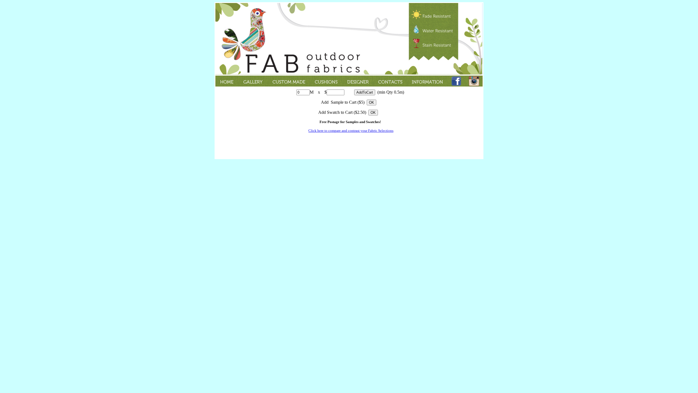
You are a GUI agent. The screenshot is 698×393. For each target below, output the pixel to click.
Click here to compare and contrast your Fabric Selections (350, 131)
